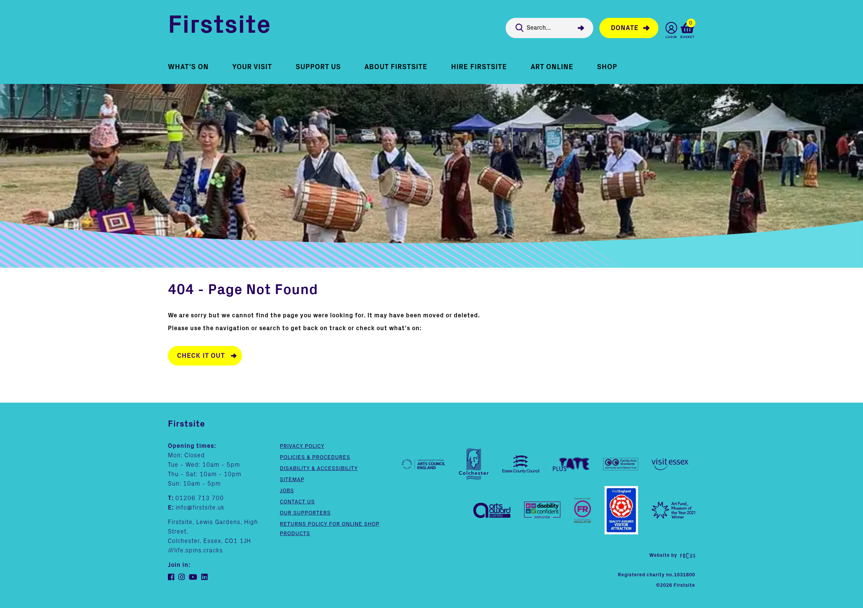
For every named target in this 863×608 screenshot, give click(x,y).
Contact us (297, 501)
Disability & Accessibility (319, 468)
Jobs (287, 490)
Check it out (201, 355)
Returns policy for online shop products (330, 528)
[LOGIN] (671, 28)
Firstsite (219, 26)
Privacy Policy (302, 446)
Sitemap (292, 479)
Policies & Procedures (315, 457)
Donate (624, 28)
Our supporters (305, 513)
